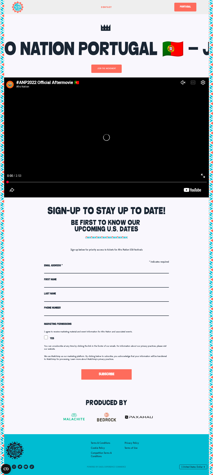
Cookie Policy (98, 448)
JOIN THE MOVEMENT (106, 68)
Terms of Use (131, 448)
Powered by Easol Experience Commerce (106, 467)
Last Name (50, 293)
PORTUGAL (185, 7)
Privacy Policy (132, 443)
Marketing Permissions (58, 324)
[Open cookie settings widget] (6, 469)
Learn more (76, 359)
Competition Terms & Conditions (101, 454)
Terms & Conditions (100, 443)
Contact (106, 7)
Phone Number (52, 308)
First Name (50, 279)
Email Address (53, 265)
